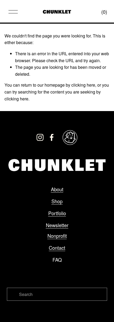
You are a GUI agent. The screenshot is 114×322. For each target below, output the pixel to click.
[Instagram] (40, 137)
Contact (57, 247)
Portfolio (57, 213)
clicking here (83, 85)
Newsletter (57, 225)
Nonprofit (57, 235)
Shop (57, 201)
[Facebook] (51, 137)
